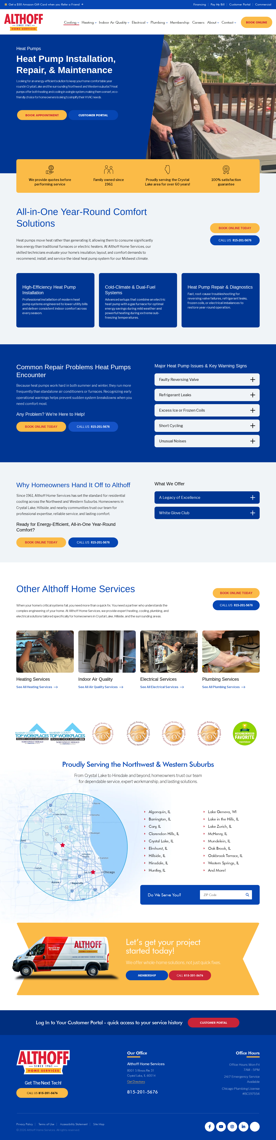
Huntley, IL (157, 870)
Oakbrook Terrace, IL (225, 855)
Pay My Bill (218, 4)
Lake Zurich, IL (220, 826)
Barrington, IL (160, 819)
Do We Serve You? (164, 895)
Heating (88, 22)
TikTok (255, 1127)
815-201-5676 (235, 240)
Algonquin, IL (159, 811)
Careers (198, 22)
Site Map (98, 1124)
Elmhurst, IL (158, 848)
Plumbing (158, 22)
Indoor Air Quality (113, 22)
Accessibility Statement (73, 1124)
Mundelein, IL (219, 841)
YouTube (221, 1127)
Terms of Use (46, 1124)
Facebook (210, 1127)
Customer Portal (239, 4)
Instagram (232, 1127)
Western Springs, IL (223, 863)
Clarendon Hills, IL (164, 833)
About (211, 22)
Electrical (138, 22)
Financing (199, 4)
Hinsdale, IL (158, 863)
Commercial (263, 4)
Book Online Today (235, 228)
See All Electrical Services (159, 687)
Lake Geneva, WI (222, 811)
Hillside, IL (157, 855)
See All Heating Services (34, 687)
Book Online (256, 22)
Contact (227, 22)
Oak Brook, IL (219, 848)
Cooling (70, 22)
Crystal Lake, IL (161, 841)
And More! (217, 870)
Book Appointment (42, 115)
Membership (179, 22)
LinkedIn (243, 1127)
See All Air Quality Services (98, 687)
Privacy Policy (24, 1124)
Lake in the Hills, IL (223, 819)
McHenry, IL (217, 833)
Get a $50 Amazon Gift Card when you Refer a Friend (44, 4)
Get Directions (136, 1081)
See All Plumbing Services (221, 687)
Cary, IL (155, 826)
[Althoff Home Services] (23, 22)
